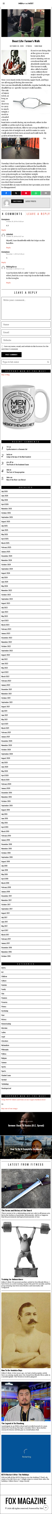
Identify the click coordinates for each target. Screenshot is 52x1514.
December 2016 (6, 947)
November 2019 (6, 796)
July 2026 (4, 491)
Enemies (4, 985)
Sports (3, 1071)
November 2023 (6, 590)
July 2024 (4, 577)
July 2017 (4, 917)
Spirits (3, 1066)
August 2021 (5, 706)
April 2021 (4, 723)
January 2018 (5, 891)
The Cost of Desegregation (15, 472)
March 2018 (5, 883)
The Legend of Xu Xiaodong (12, 1423)
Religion (4, 1058)
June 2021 (4, 715)
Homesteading (6, 1023)
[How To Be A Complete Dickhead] (26, 1147)
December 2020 (6, 741)
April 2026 (4, 504)
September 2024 (7, 568)
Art (2, 972)
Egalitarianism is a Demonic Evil (16, 449)
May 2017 (4, 926)
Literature (4, 1040)
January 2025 (5, 551)
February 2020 (6, 784)
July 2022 (4, 659)
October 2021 (5, 698)
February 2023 (6, 629)
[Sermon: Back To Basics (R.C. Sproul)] (26, 1123)
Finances (4, 997)
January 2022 (5, 685)
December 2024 (6, 555)
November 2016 (6, 951)
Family (3, 989)
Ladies (3, 1032)
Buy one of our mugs (9, 1108)
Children (4, 976)
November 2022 (6, 642)
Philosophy (4, 1049)
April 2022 (4, 672)
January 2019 (5, 840)
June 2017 (4, 921)
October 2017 (5, 904)
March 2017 (5, 934)
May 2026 (4, 500)
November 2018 (6, 848)
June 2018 (4, 870)
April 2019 (4, 827)
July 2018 (4, 865)
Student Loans (6, 1075)
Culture (3, 980)
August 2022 (5, 654)
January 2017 (5, 943)
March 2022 (5, 676)
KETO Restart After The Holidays (15, 1474)
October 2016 (5, 956)
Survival (3, 1079)
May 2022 (4, 667)
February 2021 (6, 732)
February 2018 (6, 887)
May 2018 (4, 874)
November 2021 (6, 693)
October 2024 (6, 564)
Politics (3, 1053)
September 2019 (6, 805)
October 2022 (6, 646)
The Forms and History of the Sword (16, 1210)
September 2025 (7, 517)
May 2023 (4, 616)
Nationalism (5, 1045)
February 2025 (6, 547)
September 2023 (7, 599)
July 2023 (4, 607)
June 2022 (4, 663)
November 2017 (6, 900)
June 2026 (4, 495)
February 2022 (6, 680)
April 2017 (4, 930)
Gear (3, 1015)
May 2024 (4, 586)
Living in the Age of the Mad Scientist (18, 457)
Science (3, 1062)
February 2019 (6, 835)
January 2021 (5, 736)
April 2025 (4, 538)
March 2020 (5, 779)
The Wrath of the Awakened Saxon (17, 464)
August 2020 (5, 758)
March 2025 (5, 543)
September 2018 (6, 857)
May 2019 (4, 822)
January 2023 (5, 633)
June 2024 (4, 581)
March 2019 (5, 831)
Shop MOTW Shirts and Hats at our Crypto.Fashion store (23, 1100)
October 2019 (5, 801)
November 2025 (6, 508)
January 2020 (5, 788)
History (3, 1019)
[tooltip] (6, 193)
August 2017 (5, 913)
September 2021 (6, 702)
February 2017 (6, 938)
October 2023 (6, 594)
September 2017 (6, 908)
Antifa (3, 967)
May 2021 (4, 719)
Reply (3, 230)
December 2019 (6, 792)
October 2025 (6, 512)
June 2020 (4, 766)
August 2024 (5, 573)
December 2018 (6, 844)
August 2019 (5, 809)
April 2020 (4, 775)
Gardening (4, 1010)
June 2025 (4, 530)
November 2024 (6, 560)
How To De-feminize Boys (11, 1370)
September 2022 (7, 650)
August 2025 (5, 521)
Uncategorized (6, 1088)
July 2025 (4, 525)
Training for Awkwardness (12, 1279)
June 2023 (4, 611)
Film (2, 993)
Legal (3, 1036)
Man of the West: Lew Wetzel (15, 480)
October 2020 (6, 749)
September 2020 (7, 753)
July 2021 (4, 710)
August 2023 (5, 603)
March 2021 (5, 728)
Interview (4, 1028)
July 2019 (4, 814)
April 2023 (4, 620)
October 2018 (5, 852)
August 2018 (5, 861)
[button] (48, 362)
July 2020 (4, 762)
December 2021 (6, 689)
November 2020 (6, 745)
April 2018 (4, 878)
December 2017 (6, 895)
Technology (5, 1084)
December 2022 (6, 637)
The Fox (43, 1508)
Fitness (29, 46)
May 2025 (4, 534)
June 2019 (4, 818)
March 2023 (5, 624)
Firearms (4, 1002)
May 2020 (4, 771)
